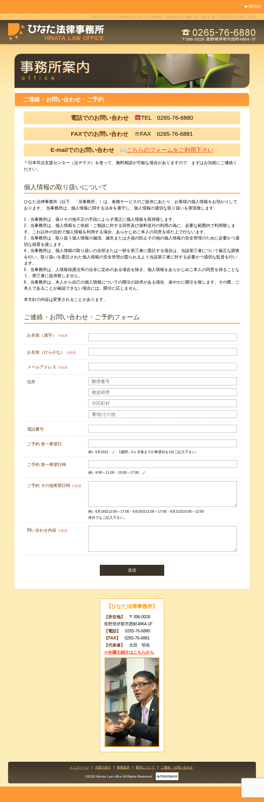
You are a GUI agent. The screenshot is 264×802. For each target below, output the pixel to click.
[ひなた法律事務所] (56, 29)
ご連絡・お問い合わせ (177, 767)
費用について (145, 767)
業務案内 (123, 767)
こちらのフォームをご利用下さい (170, 150)
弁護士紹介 (103, 767)
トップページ (79, 767)
